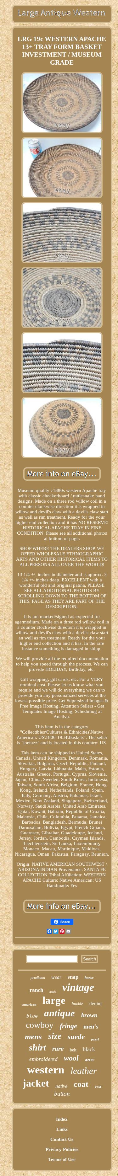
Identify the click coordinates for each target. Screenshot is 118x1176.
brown (89, 1015)
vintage (78, 987)
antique (59, 1013)
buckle (77, 1003)
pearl (95, 1039)
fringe (68, 1026)
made (52, 991)
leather (83, 1071)
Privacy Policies (62, 1149)
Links (62, 1129)
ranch (36, 990)
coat (81, 1084)
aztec (89, 1059)
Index (62, 1119)
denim (95, 1003)
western (45, 1070)
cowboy (39, 1025)
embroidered (43, 1059)
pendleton (38, 978)
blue (32, 1016)
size (54, 1036)
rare (58, 1048)
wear (56, 977)
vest (98, 1086)
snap (73, 977)
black (89, 1049)
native (61, 1086)
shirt (37, 1047)
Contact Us (61, 1139)
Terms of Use (62, 1159)
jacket (36, 1083)
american (29, 1004)
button (62, 1093)
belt (73, 1050)
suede (76, 1037)
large (53, 1000)
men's (90, 1026)
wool (71, 1058)
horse (89, 978)
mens (33, 1036)
